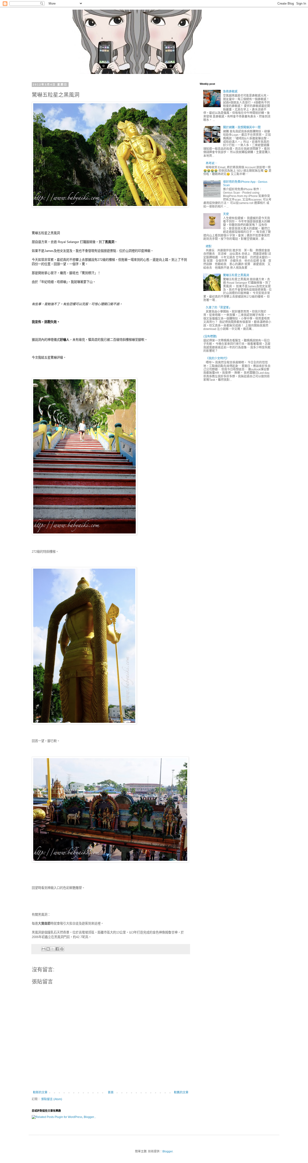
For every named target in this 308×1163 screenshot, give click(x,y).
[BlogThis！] (48, 948)
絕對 (209, 246)
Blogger (167, 1151)
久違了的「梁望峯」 (219, 307)
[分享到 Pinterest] (61, 948)
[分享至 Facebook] (57, 948)
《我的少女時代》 (217, 358)
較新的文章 (40, 1092)
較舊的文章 (181, 1092)
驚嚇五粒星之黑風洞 (236, 275)
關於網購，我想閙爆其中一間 (242, 127)
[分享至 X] (52, 948)
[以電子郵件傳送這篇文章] (43, 948)
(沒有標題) (210, 336)
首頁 (111, 1092)
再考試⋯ (211, 163)
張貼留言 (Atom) (51, 1099)
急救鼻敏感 (230, 91)
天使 (226, 214)
